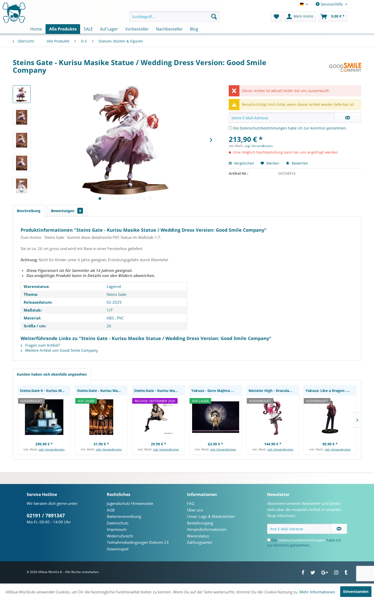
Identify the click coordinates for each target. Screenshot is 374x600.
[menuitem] (174, 16)
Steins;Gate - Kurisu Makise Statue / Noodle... (159, 390)
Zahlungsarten (199, 542)
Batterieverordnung (124, 516)
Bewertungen (66, 210)
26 (109, 325)
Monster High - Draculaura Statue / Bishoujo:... (274, 390)
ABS (110, 317)
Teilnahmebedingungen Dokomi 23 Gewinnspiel (138, 545)
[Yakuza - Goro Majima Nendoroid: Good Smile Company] (215, 417)
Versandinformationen (206, 529)
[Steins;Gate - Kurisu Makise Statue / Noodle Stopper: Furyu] (158, 417)
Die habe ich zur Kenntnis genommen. (290, 128)
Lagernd (114, 286)
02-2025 (114, 302)
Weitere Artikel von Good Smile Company (61, 350)
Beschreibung (28, 210)
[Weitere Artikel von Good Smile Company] (345, 67)
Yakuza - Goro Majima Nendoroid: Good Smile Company (216, 390)
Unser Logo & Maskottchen (211, 516)
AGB (111, 510)
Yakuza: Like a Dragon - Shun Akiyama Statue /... (331, 390)
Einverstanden (355, 591)
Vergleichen (243, 163)
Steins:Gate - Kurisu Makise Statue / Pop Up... (102, 390)
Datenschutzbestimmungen (263, 128)
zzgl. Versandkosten (258, 146)
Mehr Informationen (317, 591)
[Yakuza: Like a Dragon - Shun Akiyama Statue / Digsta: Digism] (329, 417)
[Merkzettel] (276, 16)
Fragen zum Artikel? (42, 345)
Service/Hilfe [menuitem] (332, 4)
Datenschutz (117, 522)
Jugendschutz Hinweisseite (130, 503)
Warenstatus (198, 535)
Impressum (117, 529)
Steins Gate (116, 294)
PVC (120, 317)
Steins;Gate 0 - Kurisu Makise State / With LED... (45, 390)
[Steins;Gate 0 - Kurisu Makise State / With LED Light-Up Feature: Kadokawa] (44, 417)
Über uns (195, 510)
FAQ (191, 503)
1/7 (110, 310)
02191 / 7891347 (46, 515)
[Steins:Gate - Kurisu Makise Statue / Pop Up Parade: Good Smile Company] (101, 417)
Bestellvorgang (200, 522)
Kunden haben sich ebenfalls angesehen (52, 374)
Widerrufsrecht (120, 535)
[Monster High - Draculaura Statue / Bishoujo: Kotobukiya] (272, 417)
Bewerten (299, 163)
